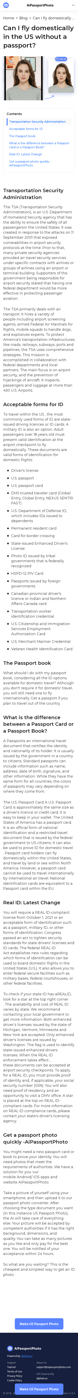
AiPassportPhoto (33, 1182)
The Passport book (22, 136)
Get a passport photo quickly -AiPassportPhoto (30, 163)
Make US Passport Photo (39, 1389)
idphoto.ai (26, 1356)
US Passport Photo (49, 1213)
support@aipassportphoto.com (53, 1367)
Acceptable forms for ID (26, 129)
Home (8, 18)
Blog (23, 18)
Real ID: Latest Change (25, 154)
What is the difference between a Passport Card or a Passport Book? (39, 145)
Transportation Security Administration (37, 121)
